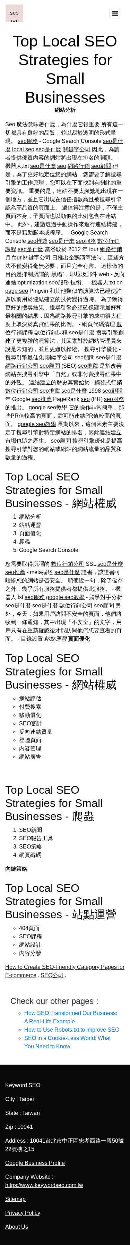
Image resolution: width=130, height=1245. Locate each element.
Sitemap (15, 1199)
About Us (16, 1227)
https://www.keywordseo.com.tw (44, 1185)
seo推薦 (37, 241)
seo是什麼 (48, 149)
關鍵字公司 (76, 149)
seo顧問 (101, 166)
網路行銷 (79, 166)
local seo (23, 149)
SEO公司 (52, 975)
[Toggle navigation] (114, 13)
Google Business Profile (35, 1163)
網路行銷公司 (21, 366)
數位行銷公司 (21, 391)
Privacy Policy (22, 1213)
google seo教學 (48, 407)
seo (61, 166)
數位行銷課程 (51, 332)
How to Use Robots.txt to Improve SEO (71, 1030)
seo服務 (28, 141)
